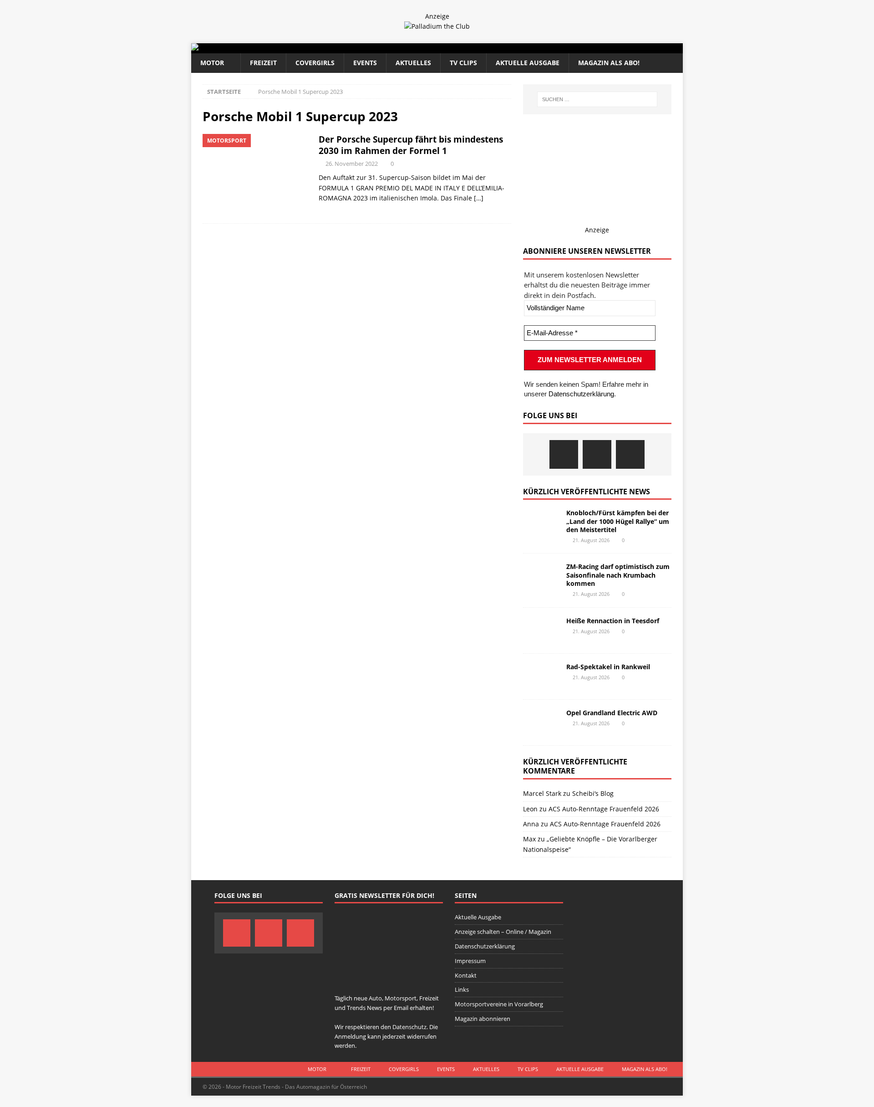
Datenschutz (409, 1027)
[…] (478, 198)
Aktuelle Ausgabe (527, 62)
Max (529, 839)
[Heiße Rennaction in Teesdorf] (541, 630)
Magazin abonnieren (482, 1019)
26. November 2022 (351, 163)
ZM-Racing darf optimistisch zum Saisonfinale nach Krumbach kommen (618, 574)
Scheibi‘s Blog (593, 793)
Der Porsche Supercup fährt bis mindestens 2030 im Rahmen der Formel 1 (411, 145)
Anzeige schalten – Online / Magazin (503, 932)
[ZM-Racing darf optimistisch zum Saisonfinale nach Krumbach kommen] (541, 576)
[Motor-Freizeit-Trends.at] (231, 48)
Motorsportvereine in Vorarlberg (499, 1004)
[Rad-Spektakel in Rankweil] (541, 676)
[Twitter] (597, 454)
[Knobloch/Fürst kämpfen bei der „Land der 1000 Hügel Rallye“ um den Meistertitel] (541, 522)
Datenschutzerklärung (581, 394)
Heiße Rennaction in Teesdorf (612, 620)
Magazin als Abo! (609, 62)
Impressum (470, 961)
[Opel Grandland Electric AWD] (541, 722)
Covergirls (315, 62)
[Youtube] (630, 454)
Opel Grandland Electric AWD (611, 712)
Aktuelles (413, 62)
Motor (212, 62)
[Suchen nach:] (597, 99)
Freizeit (263, 62)
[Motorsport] (256, 174)
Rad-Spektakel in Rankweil (608, 666)
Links (462, 989)
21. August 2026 (591, 540)
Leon (530, 809)
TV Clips (463, 62)
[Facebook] (563, 454)
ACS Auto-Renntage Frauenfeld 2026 (604, 809)
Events (365, 62)
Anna (531, 824)
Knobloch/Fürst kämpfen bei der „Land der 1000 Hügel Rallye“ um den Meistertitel (617, 520)
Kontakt (466, 975)
